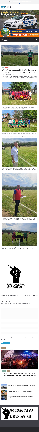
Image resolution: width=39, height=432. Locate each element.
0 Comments (12, 74)
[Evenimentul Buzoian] (19, 11)
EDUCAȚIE (19, 38)
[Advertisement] (19, 257)
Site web (2, 330)
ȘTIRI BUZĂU (6, 67)
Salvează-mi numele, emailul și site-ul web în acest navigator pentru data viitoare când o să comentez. (18, 338)
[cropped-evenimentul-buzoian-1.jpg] (15, 265)
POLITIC (33, 38)
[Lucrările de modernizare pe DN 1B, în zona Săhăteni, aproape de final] (4, 392)
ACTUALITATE (6, 38)
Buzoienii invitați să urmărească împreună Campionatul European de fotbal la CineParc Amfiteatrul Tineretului (29, 296)
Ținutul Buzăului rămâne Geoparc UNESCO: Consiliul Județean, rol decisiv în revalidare (21, 397)
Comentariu (3, 306)
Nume (2, 320)
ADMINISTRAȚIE (13, 38)
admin (9, 74)
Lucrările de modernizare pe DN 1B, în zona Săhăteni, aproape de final (20, 391)
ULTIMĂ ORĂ (28, 38)
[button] (8, 40)
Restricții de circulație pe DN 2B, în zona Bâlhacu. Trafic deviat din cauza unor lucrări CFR (22, 386)
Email (2, 325)
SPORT (23, 38)
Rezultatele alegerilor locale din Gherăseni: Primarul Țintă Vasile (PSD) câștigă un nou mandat (10, 296)
